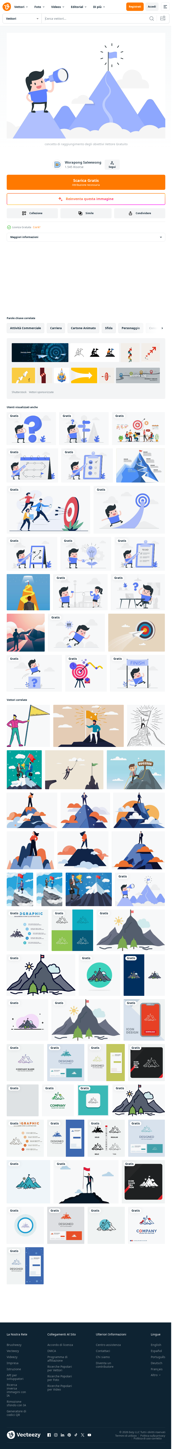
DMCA (51, 1349)
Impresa (12, 1361)
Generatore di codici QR (16, 1411)
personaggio (131, 326)
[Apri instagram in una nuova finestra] (55, 1433)
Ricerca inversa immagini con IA (16, 1388)
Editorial (77, 7)
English (153, 1343)
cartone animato (83, 326)
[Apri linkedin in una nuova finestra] (62, 1433)
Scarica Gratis (86, 182)
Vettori (19, 7)
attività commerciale (25, 326)
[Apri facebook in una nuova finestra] (49, 1433)
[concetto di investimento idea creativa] (86, 552)
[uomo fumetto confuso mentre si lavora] (138, 590)
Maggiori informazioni (24, 235)
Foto (37, 7)
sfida (108, 326)
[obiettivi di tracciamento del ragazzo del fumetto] (32, 463)
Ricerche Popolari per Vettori (59, 1366)
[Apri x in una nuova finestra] (82, 1433)
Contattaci (103, 1349)
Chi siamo (103, 1355)
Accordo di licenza (60, 1343)
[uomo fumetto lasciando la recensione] (87, 463)
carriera (56, 326)
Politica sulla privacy (149, 1433)
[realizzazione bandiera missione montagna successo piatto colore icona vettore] (130, 928)
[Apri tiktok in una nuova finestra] (76, 1433)
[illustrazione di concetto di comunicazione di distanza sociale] (80, 590)
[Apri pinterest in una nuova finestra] (69, 1433)
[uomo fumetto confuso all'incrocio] (84, 426)
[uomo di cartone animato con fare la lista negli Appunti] (140, 552)
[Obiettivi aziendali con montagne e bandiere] (140, 463)
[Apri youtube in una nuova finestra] (89, 1433)
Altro (151, 1373)
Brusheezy (14, 1343)
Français (153, 1367)
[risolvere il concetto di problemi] (34, 671)
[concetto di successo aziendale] (137, 671)
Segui (112, 167)
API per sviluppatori (15, 1375)
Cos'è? (36, 227)
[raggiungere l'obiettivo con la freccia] (129, 508)
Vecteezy (13, 1349)
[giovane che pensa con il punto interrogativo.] (31, 426)
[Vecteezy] (7, 7)
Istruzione (14, 1367)
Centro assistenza (108, 1343)
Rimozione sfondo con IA (16, 1401)
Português (155, 1355)
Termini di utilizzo (123, 1433)
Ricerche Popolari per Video (59, 1385)
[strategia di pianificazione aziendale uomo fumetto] (32, 552)
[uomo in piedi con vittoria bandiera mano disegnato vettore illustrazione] (28, 724)
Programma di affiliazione (57, 1356)
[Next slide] (155, 326)
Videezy (12, 1355)
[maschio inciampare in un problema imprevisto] (76, 630)
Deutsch (153, 1361)
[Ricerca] (151, 18)
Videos (56, 7)
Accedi (152, 6)
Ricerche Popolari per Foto (59, 1376)
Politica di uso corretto (144, 1436)
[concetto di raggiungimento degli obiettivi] (140, 887)
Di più (97, 7)
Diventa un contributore (104, 1362)
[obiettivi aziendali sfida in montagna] (26, 630)
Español (153, 1349)
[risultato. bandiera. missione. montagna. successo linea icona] (106, 1223)
